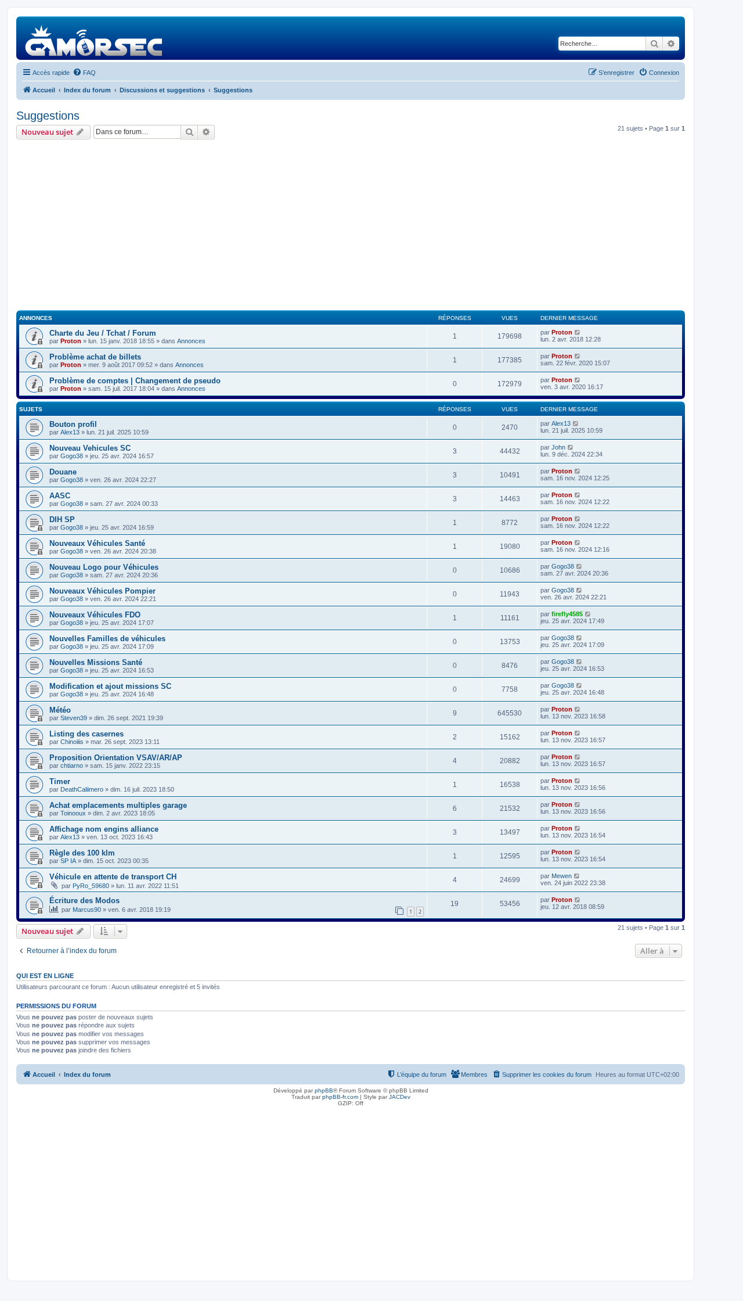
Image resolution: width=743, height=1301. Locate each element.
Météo (60, 710)
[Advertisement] (350, 226)
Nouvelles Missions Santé (95, 662)
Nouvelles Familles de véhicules (107, 638)
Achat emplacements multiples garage (118, 805)
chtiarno (71, 765)
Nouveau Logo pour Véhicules (103, 567)
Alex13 (70, 432)
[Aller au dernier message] (578, 332)
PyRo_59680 (91, 885)
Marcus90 (87, 909)
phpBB (324, 1090)
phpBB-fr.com (340, 1097)
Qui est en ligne (45, 975)
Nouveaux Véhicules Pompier (102, 591)
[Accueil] (94, 38)
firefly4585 (567, 613)
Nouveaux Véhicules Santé (97, 543)
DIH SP (62, 519)
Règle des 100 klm (82, 853)
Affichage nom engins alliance (103, 829)
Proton (70, 340)
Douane (63, 472)
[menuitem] (84, 73)
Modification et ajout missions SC (110, 686)
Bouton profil (73, 424)
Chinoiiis (72, 741)
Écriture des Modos (84, 900)
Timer (59, 781)
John (558, 447)
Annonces (191, 340)
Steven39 (73, 717)
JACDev (399, 1097)
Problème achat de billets (95, 357)
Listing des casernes (86, 733)
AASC (59, 495)
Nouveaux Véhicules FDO (94, 614)
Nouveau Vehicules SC (90, 448)
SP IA (68, 860)
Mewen (561, 875)
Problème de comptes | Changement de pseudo (135, 380)
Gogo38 (71, 455)
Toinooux (73, 813)
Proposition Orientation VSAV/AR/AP (115, 757)
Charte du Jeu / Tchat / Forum (102, 333)
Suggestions (48, 115)
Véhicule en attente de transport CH (112, 876)
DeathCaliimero (81, 789)
